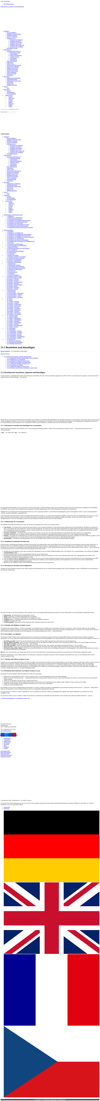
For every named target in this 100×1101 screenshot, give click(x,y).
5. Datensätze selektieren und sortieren (16, 256)
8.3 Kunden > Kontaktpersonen (14, 282)
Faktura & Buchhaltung (16, 55)
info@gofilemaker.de (6, 730)
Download (6, 76)
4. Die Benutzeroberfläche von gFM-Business (18, 248)
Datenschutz (7, 807)
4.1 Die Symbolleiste (12, 249)
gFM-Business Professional (13, 78)
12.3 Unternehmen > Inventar (14, 333)
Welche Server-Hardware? (16, 39)
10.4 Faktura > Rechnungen (14, 305)
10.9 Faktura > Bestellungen (14, 312)
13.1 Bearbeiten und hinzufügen (15, 342)
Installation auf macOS (15, 41)
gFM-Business (7, 49)
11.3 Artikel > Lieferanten (13, 321)
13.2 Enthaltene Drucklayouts (14, 343)
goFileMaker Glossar (12, 48)
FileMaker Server (11, 38)
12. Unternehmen (11, 328)
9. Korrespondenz (11, 290)
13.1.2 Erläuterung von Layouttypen (16, 359)
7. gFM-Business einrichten (13, 265)
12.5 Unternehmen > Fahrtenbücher (16, 336)
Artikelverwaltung (14, 57)
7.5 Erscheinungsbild (12, 272)
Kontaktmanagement (15, 52)
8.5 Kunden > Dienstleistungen (14, 284)
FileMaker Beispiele (12, 85)
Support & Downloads (12, 71)
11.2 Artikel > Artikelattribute (14, 319)
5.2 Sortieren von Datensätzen (14, 259)
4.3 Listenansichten (11, 252)
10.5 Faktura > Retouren (13, 307)
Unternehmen (13, 58)
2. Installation (10, 231)
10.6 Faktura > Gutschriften (14, 308)
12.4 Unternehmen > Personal (14, 335)
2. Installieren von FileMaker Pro (15, 233)
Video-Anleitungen (11, 72)
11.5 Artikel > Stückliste (13, 324)
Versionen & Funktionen (13, 66)
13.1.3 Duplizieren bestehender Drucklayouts (18, 360)
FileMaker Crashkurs (12, 35)
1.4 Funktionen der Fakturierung (15, 223)
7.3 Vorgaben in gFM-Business (14, 269)
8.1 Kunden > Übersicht (13, 279)
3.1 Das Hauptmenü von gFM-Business (16, 245)
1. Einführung (10, 216)
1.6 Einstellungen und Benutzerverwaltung (17, 226)
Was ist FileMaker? (11, 32)
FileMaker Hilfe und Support (14, 34)
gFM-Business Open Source (14, 81)
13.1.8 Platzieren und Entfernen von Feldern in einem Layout (22, 367)
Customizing (10, 62)
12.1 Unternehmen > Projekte (14, 331)
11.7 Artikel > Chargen (12, 326)
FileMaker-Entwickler (12, 69)
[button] (5, 751)
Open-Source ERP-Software (14, 65)
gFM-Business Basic (12, 79)
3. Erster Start (10, 242)
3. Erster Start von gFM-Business (15, 244)
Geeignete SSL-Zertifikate (16, 46)
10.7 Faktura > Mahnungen (13, 310)
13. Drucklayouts (11, 339)
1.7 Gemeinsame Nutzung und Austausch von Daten (20, 227)
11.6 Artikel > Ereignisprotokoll (14, 325)
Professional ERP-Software (13, 51)
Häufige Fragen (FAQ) (12, 68)
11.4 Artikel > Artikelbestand (14, 322)
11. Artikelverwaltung (12, 315)
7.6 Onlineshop (10, 273)
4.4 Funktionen (10, 254)
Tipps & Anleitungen (12, 36)
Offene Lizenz (10, 64)
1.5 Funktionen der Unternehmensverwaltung (18, 224)
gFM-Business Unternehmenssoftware (13, 214)
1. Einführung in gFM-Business (14, 217)
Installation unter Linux (15, 44)
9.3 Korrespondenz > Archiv (14, 296)
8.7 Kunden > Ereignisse (13, 287)
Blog (8, 88)
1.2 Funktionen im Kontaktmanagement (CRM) (18, 220)
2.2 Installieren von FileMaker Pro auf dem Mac (19, 235)
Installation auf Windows (16, 42)
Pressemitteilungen (11, 93)
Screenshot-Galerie (11, 73)
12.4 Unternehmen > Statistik (14, 338)
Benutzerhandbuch (8, 230)
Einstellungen (13, 59)
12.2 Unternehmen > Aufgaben (14, 332)
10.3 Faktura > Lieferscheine (14, 304)
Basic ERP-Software (12, 61)
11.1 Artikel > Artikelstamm (14, 318)
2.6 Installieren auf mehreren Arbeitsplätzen (17, 240)
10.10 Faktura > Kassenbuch (14, 314)
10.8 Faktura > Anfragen (13, 311)
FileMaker (6, 31)
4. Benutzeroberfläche (12, 247)
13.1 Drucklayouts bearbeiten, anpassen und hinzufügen (17, 356)
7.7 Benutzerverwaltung (13, 275)
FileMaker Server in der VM (17, 45)
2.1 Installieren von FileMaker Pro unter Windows (19, 234)
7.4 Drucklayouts (11, 270)
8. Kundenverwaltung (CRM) (14, 276)
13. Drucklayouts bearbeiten (14, 340)
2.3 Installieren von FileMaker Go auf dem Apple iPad (20, 237)
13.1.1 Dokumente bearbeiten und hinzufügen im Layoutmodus (22, 358)
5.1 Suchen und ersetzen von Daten (15, 258)
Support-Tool (10, 83)
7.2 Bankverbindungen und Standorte (16, 268)
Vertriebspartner (11, 92)
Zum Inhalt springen (9, 4)
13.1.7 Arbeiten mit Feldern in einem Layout (18, 366)
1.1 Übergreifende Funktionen (14, 219)
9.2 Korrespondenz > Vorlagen (14, 294)
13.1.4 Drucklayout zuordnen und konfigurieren (19, 362)
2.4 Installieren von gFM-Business (15, 238)
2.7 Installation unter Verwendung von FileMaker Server (21, 241)
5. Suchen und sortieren (13, 255)
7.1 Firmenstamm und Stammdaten (15, 266)
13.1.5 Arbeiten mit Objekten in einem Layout (18, 363)
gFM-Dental (10, 75)
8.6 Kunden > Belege (12, 286)
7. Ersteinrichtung (11, 263)
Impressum (6, 89)
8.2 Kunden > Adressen (13, 280)
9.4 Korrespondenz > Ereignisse (15, 297)
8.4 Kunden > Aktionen (13, 283)
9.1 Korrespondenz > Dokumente (15, 293)
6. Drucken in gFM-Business (14, 261)
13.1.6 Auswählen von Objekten (15, 365)
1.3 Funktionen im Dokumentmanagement (17, 221)
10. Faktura (9, 298)
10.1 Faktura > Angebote (13, 301)
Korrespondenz (14, 54)
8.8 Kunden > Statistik (12, 289)
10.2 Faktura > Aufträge (13, 303)
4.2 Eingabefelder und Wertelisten (15, 251)
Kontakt (9, 91)
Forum (5, 86)
